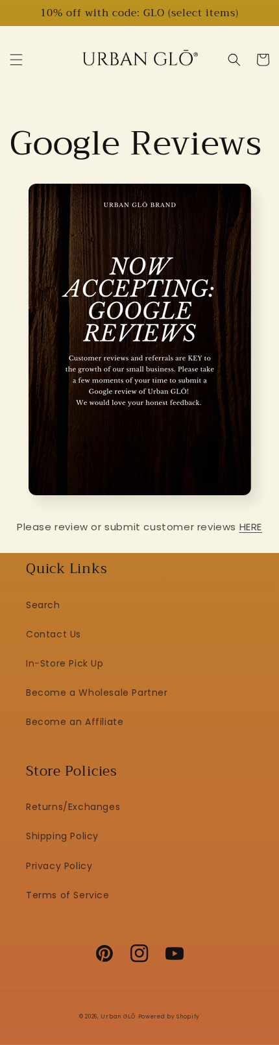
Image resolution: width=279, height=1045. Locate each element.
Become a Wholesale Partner (97, 692)
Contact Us (53, 634)
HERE (250, 527)
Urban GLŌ (118, 1016)
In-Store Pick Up (65, 663)
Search (43, 604)
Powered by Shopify (169, 1016)
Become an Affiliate (74, 721)
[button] (16, 59)
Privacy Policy (59, 865)
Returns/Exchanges (73, 806)
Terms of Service (68, 895)
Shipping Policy (62, 836)
